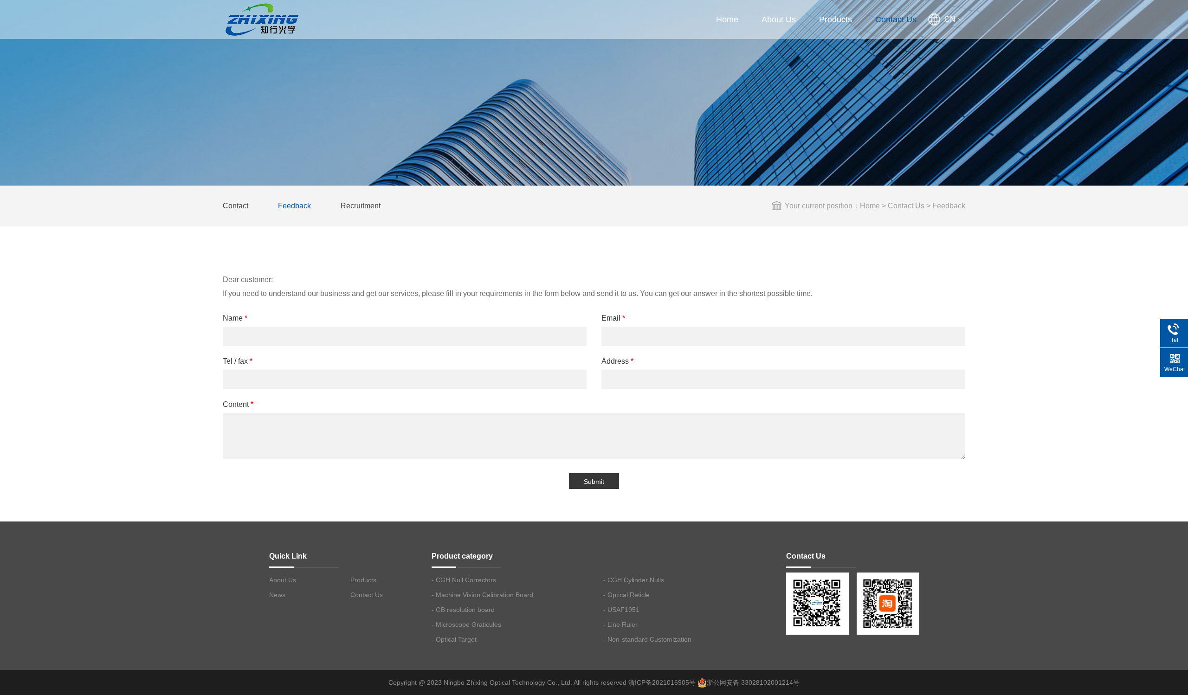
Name (235, 318)
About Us (779, 19)
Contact (235, 206)
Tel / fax (237, 361)
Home (727, 19)
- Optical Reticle (626, 594)
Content (238, 404)
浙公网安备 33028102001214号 (753, 682)
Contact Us (896, 19)
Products (835, 19)
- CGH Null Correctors (464, 580)
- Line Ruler (620, 624)
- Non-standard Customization (647, 639)
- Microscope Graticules (466, 624)
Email (613, 318)
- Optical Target (454, 639)
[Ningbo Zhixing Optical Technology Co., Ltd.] (261, 18)
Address (617, 361)
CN (950, 19)
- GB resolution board (463, 609)
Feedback (294, 206)
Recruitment (361, 206)
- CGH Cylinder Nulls (633, 580)
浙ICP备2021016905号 (662, 682)
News (277, 594)
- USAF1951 (621, 609)
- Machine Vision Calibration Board (482, 594)
